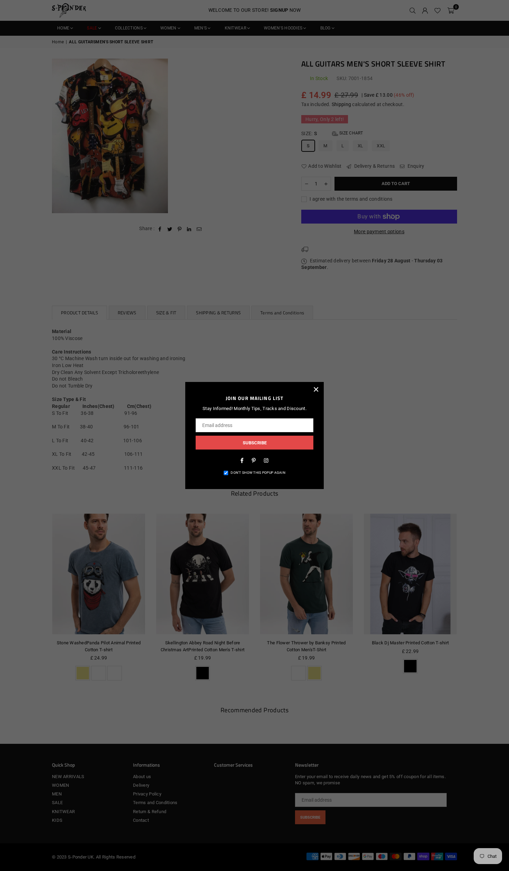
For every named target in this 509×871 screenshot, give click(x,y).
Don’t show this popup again (258, 472)
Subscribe (255, 442)
